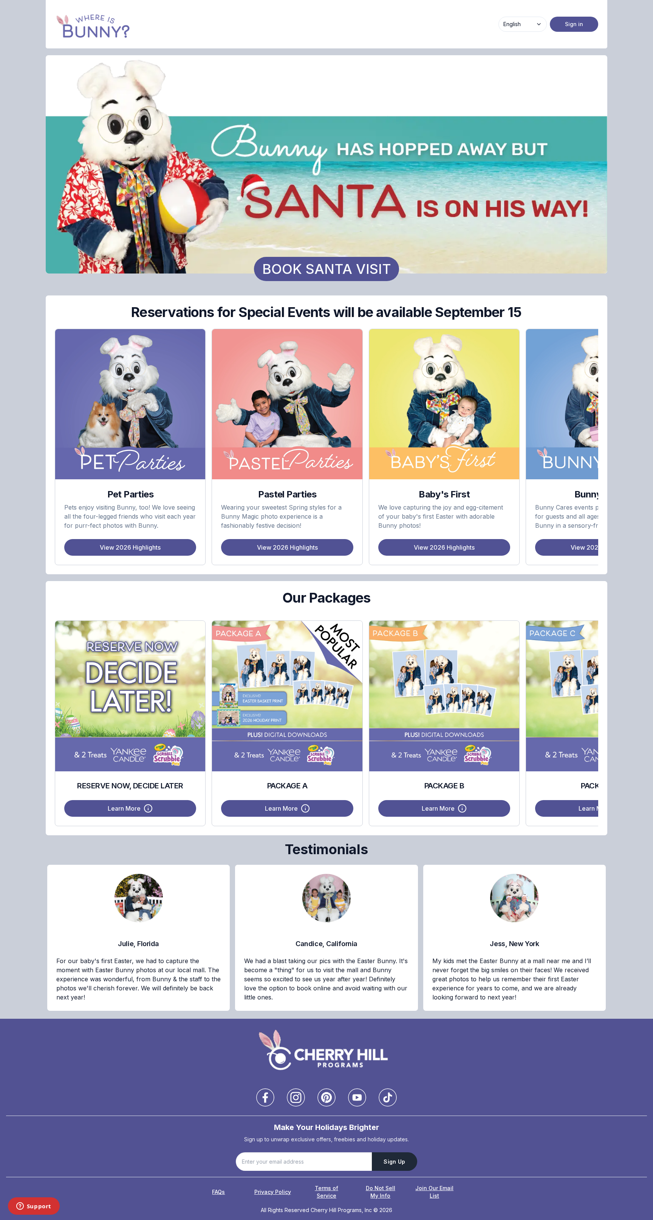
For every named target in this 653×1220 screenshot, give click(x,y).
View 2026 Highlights (130, 547)
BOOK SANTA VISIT (326, 269)
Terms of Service (326, 1192)
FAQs (218, 1192)
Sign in (574, 24)
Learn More (124, 808)
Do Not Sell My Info (380, 1192)
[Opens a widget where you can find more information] (34, 1206)
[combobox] (522, 24)
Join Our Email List (434, 1192)
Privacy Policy (272, 1192)
